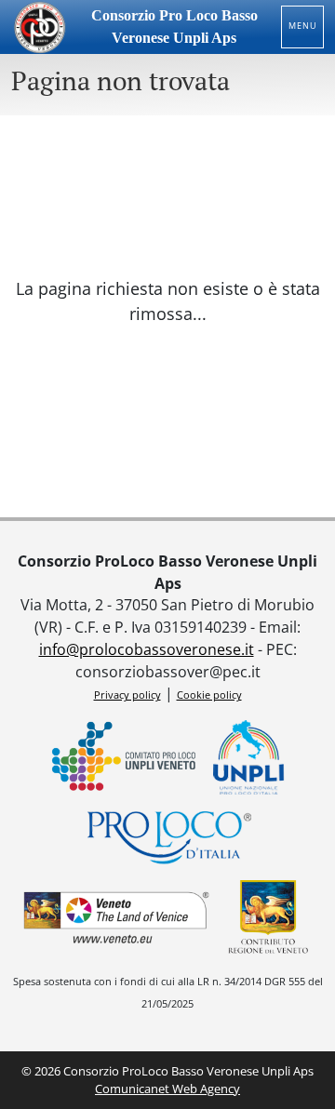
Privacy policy (127, 694)
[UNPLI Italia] (250, 757)
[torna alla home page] (39, 27)
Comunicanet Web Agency (167, 1088)
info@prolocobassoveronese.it (146, 649)
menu (302, 26)
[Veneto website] (116, 917)
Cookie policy (209, 694)
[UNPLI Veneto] (123, 757)
